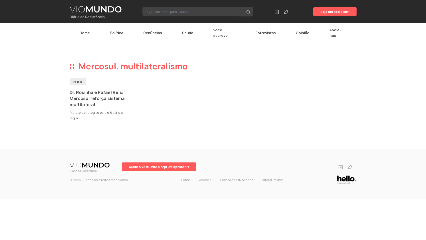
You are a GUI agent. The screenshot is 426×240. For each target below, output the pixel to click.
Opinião (303, 32)
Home (85, 32)
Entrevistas (266, 32)
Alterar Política (273, 180)
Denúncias (152, 32)
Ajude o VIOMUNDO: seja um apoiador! (159, 167)
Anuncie (205, 180)
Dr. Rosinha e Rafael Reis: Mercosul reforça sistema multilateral (97, 98)
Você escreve (220, 33)
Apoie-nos (335, 33)
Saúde (187, 32)
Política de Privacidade (236, 180)
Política (116, 32)
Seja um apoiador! (334, 12)
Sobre (185, 180)
